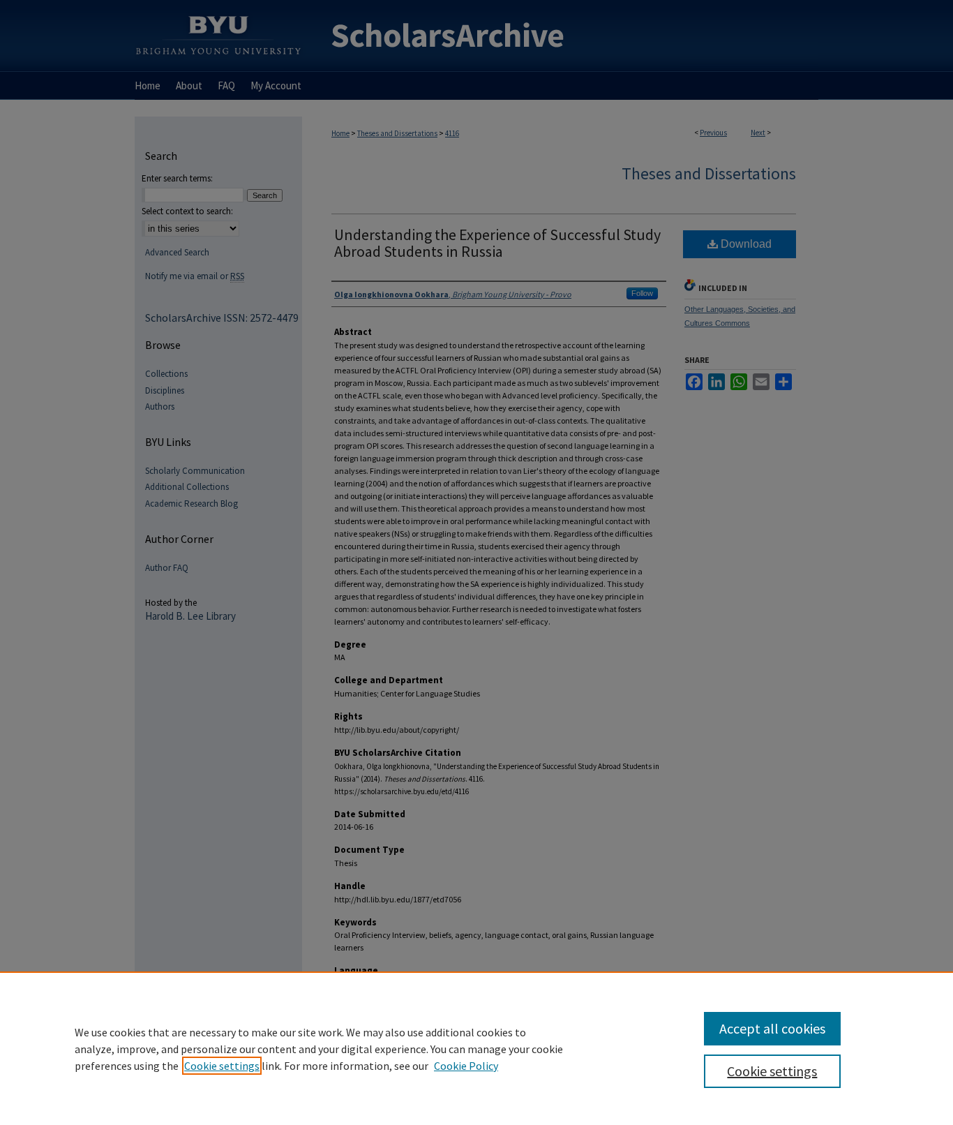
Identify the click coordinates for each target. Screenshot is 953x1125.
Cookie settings (222, 1066)
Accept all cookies (772, 1028)
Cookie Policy (466, 1066)
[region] (476, 1048)
